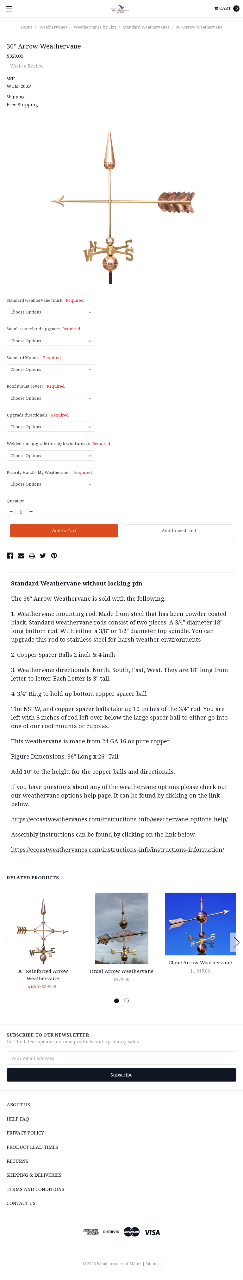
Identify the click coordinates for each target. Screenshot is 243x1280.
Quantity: (15, 501)
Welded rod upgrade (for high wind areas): (58, 443)
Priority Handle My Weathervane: (49, 472)
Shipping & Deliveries (34, 1175)
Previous (6, 942)
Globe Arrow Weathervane (200, 962)
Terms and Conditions (35, 1189)
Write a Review (27, 66)
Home (27, 27)
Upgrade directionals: (38, 415)
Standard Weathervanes (146, 27)
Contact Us (21, 1203)
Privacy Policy (25, 1132)
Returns (17, 1161)
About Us (18, 1104)
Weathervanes (53, 27)
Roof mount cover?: (36, 386)
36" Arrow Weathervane (199, 27)
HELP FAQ (18, 1118)
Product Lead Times (32, 1147)
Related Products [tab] (33, 877)
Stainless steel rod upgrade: (43, 329)
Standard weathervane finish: (45, 300)
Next (236, 942)
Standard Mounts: (34, 357)
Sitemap (153, 1263)
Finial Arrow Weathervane (121, 971)
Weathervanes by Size (95, 27)
